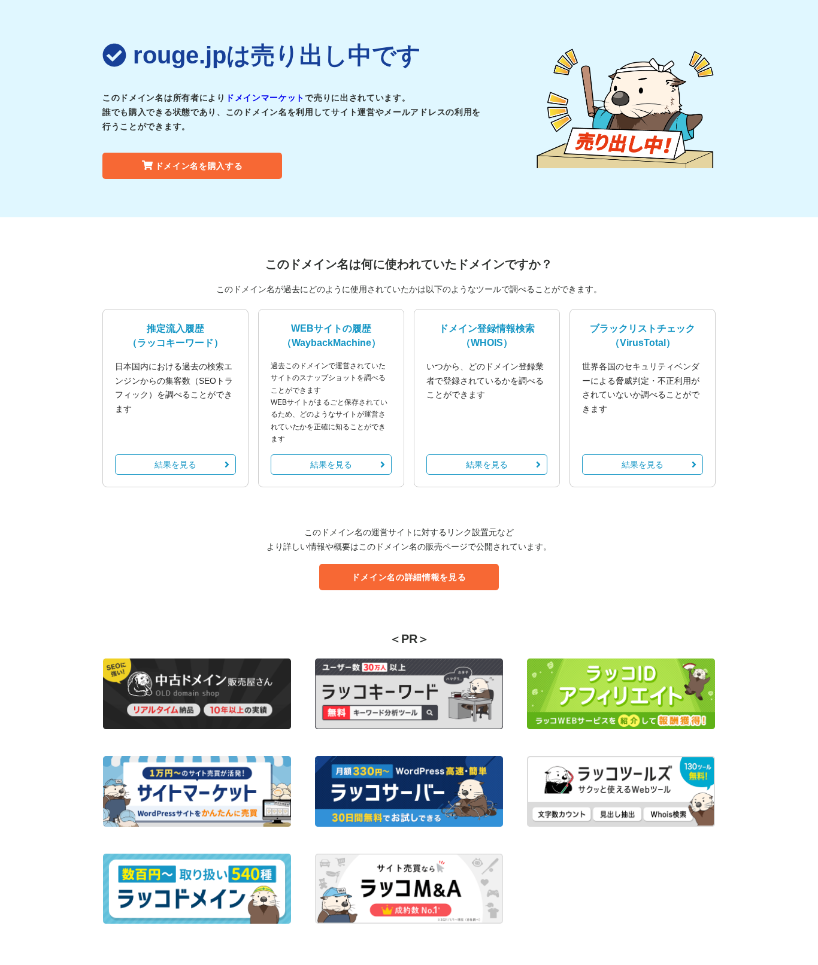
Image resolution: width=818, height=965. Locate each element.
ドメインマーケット (265, 97)
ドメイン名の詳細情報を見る (409, 577)
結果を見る (175, 464)
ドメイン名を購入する (199, 166)
